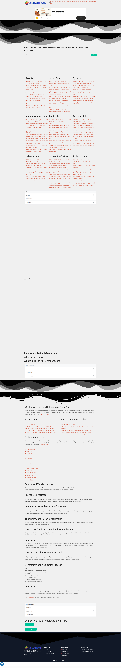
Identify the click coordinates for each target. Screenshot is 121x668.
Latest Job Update (44, 414)
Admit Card (88, 1)
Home (50, 1)
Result (84, 1)
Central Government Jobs (78, 1)
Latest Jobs (71, 1)
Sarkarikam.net (30, 597)
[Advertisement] (60, 65)
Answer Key (93, 1)
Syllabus (50, 3)
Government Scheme (64, 1)
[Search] (94, 55)
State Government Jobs (55, 1)
